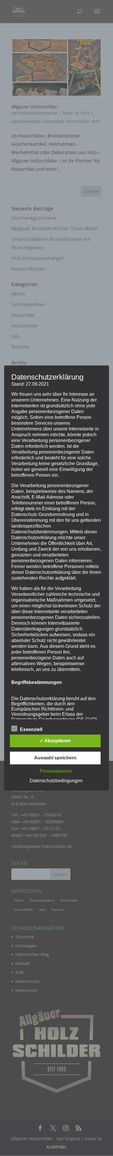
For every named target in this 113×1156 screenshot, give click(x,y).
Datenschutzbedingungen (56, 780)
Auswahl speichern (55, 757)
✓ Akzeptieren (55, 740)
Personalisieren (56, 771)
